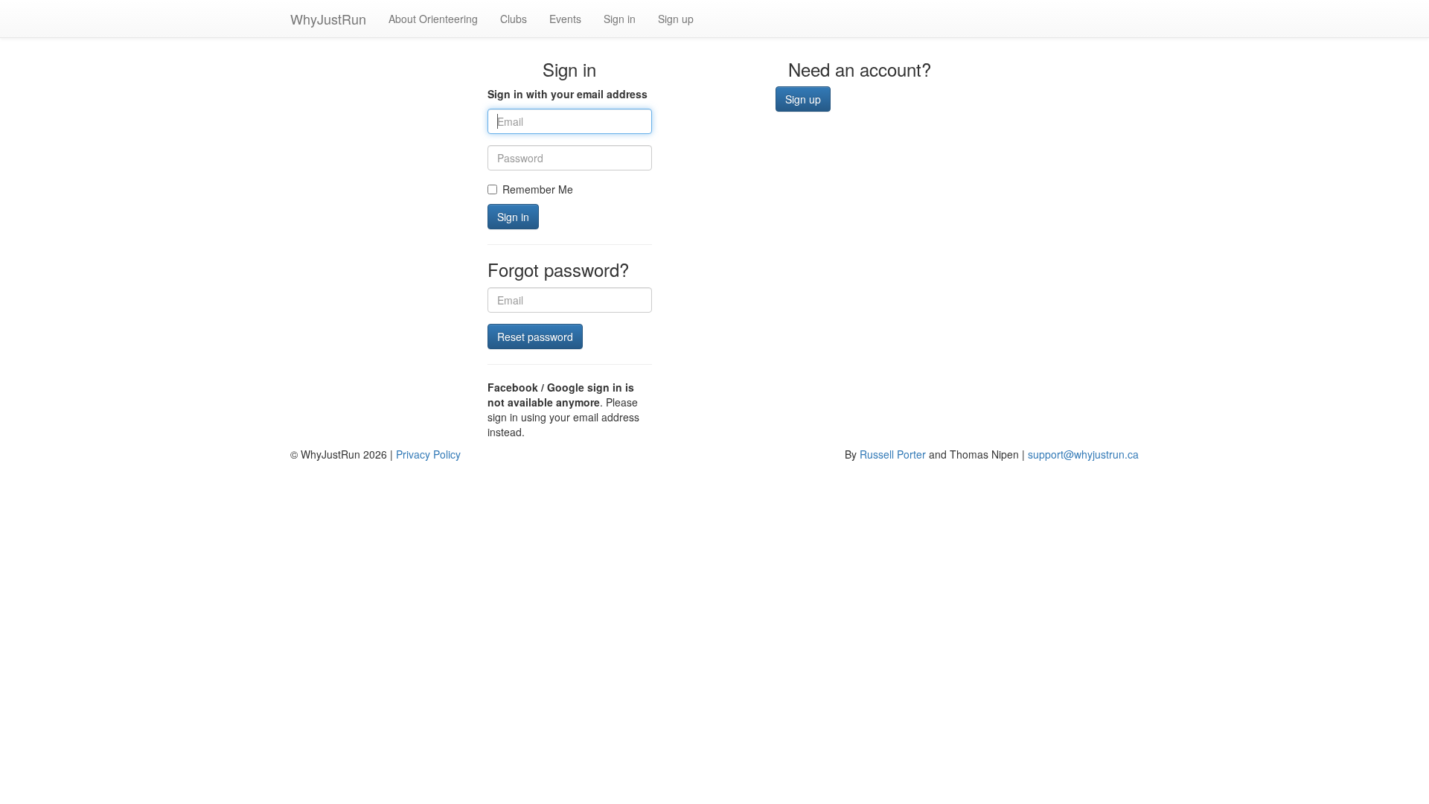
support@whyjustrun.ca (1083, 454)
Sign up (676, 18)
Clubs (513, 18)
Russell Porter (893, 454)
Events (565, 18)
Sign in (620, 18)
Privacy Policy (428, 454)
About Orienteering (433, 18)
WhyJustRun (328, 18)
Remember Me (537, 189)
